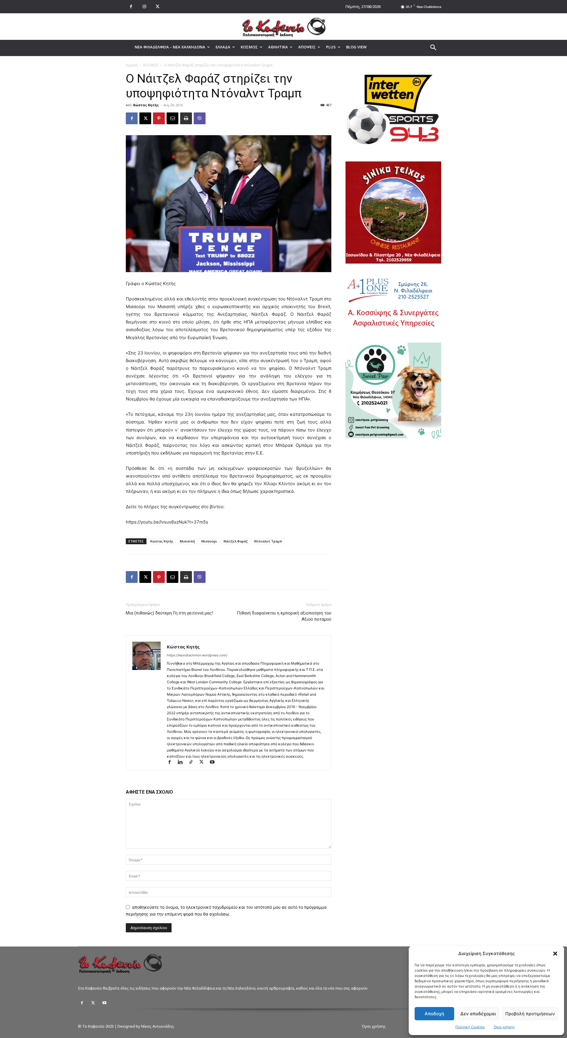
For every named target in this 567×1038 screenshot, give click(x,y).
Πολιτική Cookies (470, 1027)
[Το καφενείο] (283, 26)
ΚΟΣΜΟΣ (150, 65)
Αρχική (132, 65)
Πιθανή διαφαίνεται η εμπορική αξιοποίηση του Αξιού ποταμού (284, 616)
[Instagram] (144, 6)
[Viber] (200, 118)
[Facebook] (131, 6)
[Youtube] (214, 762)
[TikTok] (193, 762)
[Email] (172, 118)
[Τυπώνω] (186, 118)
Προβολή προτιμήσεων (530, 1013)
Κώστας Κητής (146, 105)
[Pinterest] (159, 118)
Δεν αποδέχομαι (478, 1013)
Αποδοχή (434, 1013)
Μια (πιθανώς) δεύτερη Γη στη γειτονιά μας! (169, 613)
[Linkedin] (182, 762)
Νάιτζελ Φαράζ (236, 541)
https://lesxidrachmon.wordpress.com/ (197, 655)
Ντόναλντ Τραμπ (268, 541)
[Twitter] (93, 1003)
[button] (555, 954)
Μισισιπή (187, 541)
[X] (157, 6)
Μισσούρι (209, 541)
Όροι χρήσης (504, 1027)
